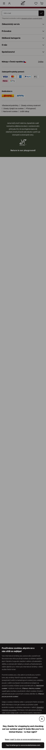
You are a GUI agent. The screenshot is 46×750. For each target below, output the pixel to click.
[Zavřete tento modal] (42, 718)
